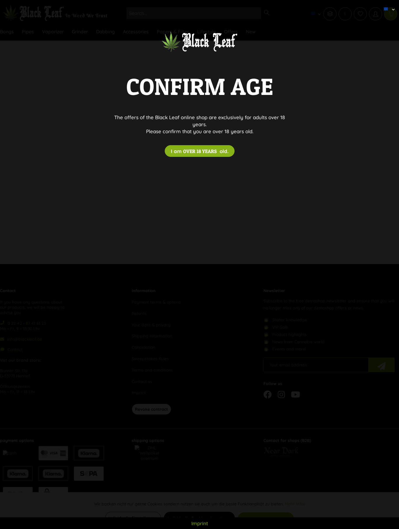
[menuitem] (387, 4)
